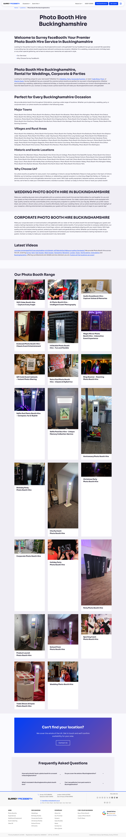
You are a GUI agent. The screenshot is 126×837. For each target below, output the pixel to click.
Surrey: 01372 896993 (46, 794)
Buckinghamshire (20, 255)
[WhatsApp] (107, 803)
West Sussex (48, 253)
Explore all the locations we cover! (82, 255)
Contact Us (63, 743)
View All (10, 823)
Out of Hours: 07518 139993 (65, 796)
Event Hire (35, 3)
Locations (23, 7)
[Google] (105, 803)
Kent (33, 253)
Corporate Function (78, 79)
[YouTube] (100, 798)
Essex (78, 253)
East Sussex (39, 253)
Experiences (12, 816)
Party (69, 79)
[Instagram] (102, 798)
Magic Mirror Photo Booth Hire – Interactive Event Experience (93, 336)
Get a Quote (113, 3)
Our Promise (58, 816)
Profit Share (81, 818)
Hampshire (58, 253)
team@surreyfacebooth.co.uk (51, 800)
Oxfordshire (95, 253)
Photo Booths (12, 813)
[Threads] (114, 798)
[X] (107, 798)
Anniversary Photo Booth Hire (96, 456)
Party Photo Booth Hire (93, 608)
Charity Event (19, 81)
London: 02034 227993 (63, 794)
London (72, 253)
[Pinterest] (112, 798)
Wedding (63, 79)
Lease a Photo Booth (84, 816)
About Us (78, 3)
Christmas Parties (36, 821)
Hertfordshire (85, 253)
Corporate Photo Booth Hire (28, 556)
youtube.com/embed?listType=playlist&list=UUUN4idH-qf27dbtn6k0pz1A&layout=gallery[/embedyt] (49, 250)
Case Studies (59, 821)
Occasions (26, 3)
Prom (102, 79)
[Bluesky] (117, 798)
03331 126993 (89, 3)
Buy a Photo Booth (83, 813)
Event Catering (12, 821)
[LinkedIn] (109, 798)
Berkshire (65, 253)
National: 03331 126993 (46, 796)
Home (16, 7)
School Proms (35, 823)
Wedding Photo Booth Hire (61, 684)
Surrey (28, 253)
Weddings (34, 813)
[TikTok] (105, 798)
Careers (57, 818)
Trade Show (96, 79)
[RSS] (109, 803)
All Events (34, 826)
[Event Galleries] (120, 3)
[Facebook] (97, 798)
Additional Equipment (15, 818)
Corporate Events (36, 818)
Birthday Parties (36, 816)
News (56, 823)
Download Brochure (101, 3)
